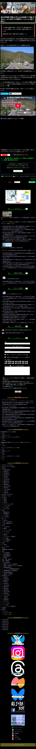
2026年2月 (4, 629)
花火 (5, 502)
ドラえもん (4, 508)
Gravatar (5, 388)
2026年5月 (4, 624)
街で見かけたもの (6, 494)
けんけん (4, 445)
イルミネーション (8, 504)
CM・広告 (6, 541)
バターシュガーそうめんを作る (9, 406)
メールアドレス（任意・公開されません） (14, 346)
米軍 (5, 557)
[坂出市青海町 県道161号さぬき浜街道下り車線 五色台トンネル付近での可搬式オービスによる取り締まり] (17, 69)
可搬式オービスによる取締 (10, 564)
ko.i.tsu (3, 440)
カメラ (5, 515)
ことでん (6, 546)
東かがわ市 (6, 486)
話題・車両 (6, 562)
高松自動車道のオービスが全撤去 (8, 431)
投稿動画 (17, 733)
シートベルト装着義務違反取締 (11, 569)
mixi (15, 735)
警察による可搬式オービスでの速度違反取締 (19, 217)
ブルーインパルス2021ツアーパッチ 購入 (10, 456)
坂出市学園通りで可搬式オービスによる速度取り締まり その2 (17, 322)
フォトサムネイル (19, 731)
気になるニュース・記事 (7, 466)
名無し (3, 454)
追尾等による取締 (8, 573)
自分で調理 (6, 523)
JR (4, 544)
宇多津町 (6, 473)
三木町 (5, 491)
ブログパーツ (7, 614)
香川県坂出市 (12, 247)
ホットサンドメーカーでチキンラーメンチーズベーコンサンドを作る (17, 401)
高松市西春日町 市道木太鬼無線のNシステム (13, 316)
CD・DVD (4, 517)
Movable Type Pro (20, 744)
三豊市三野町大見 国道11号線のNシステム (12, 317)
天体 (5, 500)
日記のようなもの (6, 465)
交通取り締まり (9, 158)
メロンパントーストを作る (8, 399)
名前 (6, 342)
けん (3, 459)
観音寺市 (6, 474)
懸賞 (5, 528)
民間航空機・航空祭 (6, 549)
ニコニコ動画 (18, 739)
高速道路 (6, 599)
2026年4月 (4, 626)
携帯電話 (6, 513)
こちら (25, 34)
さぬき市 (6, 479)
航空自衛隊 (6, 556)
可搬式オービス (19, 158)
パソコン (6, 603)
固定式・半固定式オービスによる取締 (12, 565)
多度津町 (6, 484)
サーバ (5, 604)
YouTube (5, 93)
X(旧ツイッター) (16, 93)
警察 (6, 160)
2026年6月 (4, 623)
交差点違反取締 (7, 572)
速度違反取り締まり (14, 160)
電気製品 (6, 512)
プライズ (4, 507)
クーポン (6, 531)
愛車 (3, 608)
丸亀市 (5, 487)
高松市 (5, 482)
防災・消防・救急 (6, 559)
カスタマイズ (7, 612)
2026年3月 (4, 628)
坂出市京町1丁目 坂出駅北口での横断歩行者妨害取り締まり (16, 314)
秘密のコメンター (6, 435)
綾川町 (5, 471)
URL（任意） (8, 350)
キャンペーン (7, 530)
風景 (5, 499)
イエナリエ (6, 505)
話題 (5, 534)
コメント (7, 365)
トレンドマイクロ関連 (9, 606)
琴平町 (5, 476)
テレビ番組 (6, 539)
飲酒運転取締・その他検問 (10, 570)
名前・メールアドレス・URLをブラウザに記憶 (17, 354)
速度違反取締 (7, 567)
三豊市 (5, 492)
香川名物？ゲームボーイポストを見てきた (10, 437)
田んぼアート (5, 495)
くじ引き (6, 526)
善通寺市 (6, 481)
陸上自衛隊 (6, 552)
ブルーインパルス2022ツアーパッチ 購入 (10, 447)
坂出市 (26, 158)
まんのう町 (6, 489)
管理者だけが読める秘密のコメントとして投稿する (18, 357)
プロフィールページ (19, 727)
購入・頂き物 (7, 521)
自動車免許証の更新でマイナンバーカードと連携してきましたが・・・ (17, 442)
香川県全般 (6, 470)
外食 (5, 520)
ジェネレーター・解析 (9, 536)
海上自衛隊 (6, 554)
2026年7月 (4, 621)
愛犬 (3, 609)
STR (3, 433)
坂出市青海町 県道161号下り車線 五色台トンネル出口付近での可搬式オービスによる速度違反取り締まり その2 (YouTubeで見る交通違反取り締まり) (19, 268)
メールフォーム (18, 729)
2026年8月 (4, 619)
